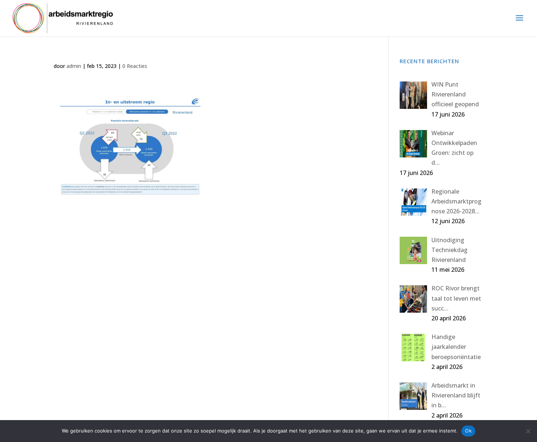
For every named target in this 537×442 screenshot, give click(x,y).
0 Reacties (134, 65)
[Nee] (528, 431)
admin (73, 65)
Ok (468, 431)
